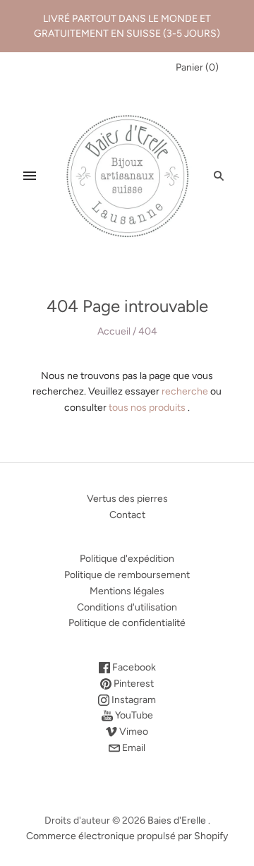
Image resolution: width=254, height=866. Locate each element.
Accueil (114, 331)
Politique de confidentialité (127, 623)
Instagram (132, 700)
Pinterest (132, 684)
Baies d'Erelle (176, 820)
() (197, 67)
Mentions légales (127, 591)
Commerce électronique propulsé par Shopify (127, 836)
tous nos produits (147, 408)
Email (132, 748)
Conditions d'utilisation (127, 607)
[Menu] (29, 175)
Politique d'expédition (127, 559)
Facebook (133, 667)
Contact (127, 515)
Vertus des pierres (127, 499)
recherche (185, 391)
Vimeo (132, 732)
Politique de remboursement (127, 575)
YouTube (133, 715)
